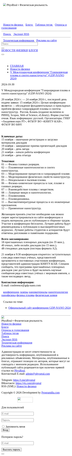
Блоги (5, 326)
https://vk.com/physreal (28, 383)
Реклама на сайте (11, 345)
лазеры (24, 292)
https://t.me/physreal (24, 380)
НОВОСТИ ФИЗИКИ (14, 50)
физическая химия (46, 295)
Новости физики (20, 69)
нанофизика (8, 295)
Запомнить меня (15, 426)
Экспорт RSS (9, 339)
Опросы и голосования (15, 330)
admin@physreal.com (38, 373)
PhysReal (19, 370)
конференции (11, 292)
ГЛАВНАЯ (17, 65)
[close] (2, 453)
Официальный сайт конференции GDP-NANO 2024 (39, 307)
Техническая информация (16, 342)
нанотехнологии (58, 292)
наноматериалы (38, 292)
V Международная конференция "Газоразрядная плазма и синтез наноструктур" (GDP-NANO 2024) (39, 75)
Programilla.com (50, 392)
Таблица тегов (10, 333)
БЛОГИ (33, 50)
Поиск (5, 336)
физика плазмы (25, 295)
